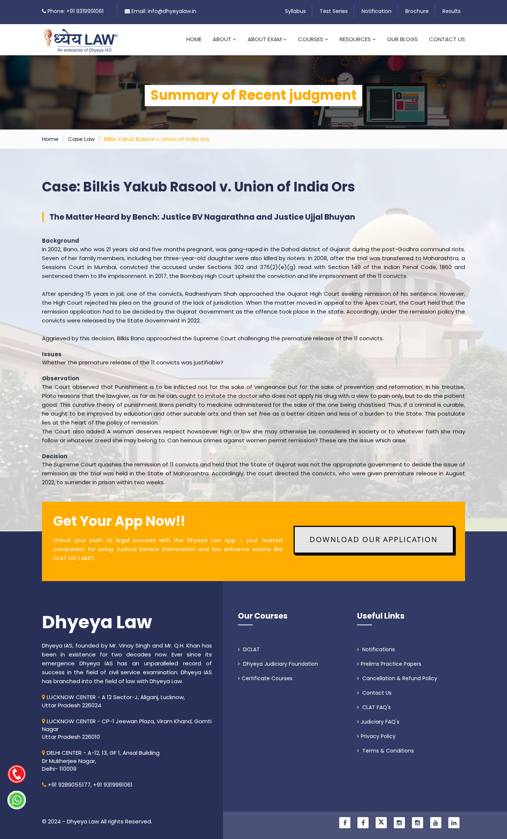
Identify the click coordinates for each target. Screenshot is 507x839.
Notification (377, 11)
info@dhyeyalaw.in (172, 11)
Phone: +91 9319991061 (76, 11)
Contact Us (447, 39)
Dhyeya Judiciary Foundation (280, 664)
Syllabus (295, 11)
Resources (356, 39)
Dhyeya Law (97, 622)
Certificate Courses (267, 678)
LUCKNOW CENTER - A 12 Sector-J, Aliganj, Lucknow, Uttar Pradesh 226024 (113, 701)
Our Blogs (402, 39)
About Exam (265, 39)
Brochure (417, 11)
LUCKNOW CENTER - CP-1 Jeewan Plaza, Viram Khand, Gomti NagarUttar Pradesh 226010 (127, 729)
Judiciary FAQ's (380, 721)
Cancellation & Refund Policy (399, 678)
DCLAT (251, 649)
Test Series (334, 11)
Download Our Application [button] (374, 539)
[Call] (16, 774)
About (223, 39)
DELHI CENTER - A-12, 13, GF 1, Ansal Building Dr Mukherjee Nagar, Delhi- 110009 (101, 761)
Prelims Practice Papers (391, 664)
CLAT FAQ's (376, 707)
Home (194, 39)
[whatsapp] (16, 800)
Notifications (378, 649)
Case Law (81, 139)
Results (451, 11)
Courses (311, 39)
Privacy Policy (378, 736)
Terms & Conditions (387, 750)
